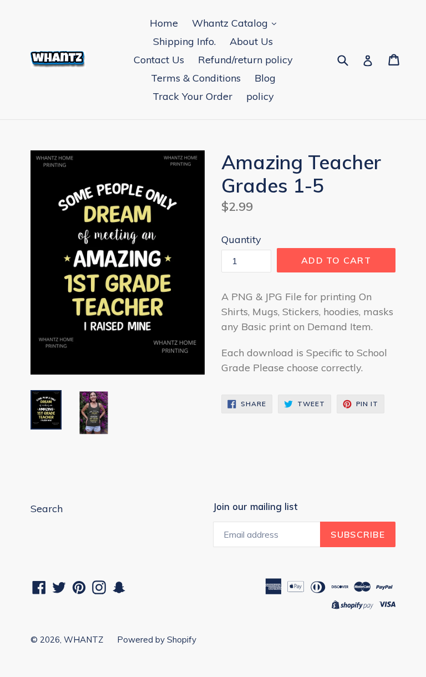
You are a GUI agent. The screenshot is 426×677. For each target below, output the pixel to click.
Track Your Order (192, 96)
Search (47, 508)
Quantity (241, 239)
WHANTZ (83, 639)
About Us (251, 41)
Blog (265, 78)
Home (164, 23)
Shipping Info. (184, 41)
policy (260, 96)
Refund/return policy (245, 59)
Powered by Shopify (156, 639)
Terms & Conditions (196, 78)
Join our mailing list (255, 506)
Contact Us (159, 59)
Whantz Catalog (231, 23)
